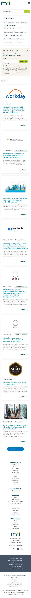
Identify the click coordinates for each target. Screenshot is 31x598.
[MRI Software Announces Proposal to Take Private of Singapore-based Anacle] (15, 324)
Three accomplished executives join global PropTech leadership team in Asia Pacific (14, 427)
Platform (6, 35)
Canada (15, 482)
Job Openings (15, 514)
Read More (23, 125)
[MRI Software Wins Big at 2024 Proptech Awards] (15, 369)
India (15, 484)
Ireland (15, 476)
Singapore (15, 470)
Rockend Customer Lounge (15, 501)
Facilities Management (21, 150)
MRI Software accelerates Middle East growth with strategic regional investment (15, 200)
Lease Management (20, 32)
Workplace (19, 42)
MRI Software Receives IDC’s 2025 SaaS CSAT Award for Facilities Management (13, 155)
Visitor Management (9, 42)
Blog (15, 520)
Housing (21, 28)
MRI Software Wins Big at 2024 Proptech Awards (14, 383)
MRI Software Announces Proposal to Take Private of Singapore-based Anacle (13, 339)
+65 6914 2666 (17, 545)
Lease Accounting (8, 32)
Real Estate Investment (10, 38)
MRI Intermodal (15, 490)
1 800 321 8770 (16, 562)
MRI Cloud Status (15, 503)
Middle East (15, 480)
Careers (15, 512)
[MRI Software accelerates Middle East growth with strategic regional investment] (15, 184)
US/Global (15, 464)
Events (15, 526)
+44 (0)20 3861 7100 (16, 566)
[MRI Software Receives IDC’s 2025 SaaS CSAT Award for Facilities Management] (15, 140)
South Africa (15, 478)
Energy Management (21, 22)
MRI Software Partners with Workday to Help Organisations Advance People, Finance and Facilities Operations (14, 109)
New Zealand (15, 468)
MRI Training (15, 528)
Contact (15, 510)
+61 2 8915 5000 (18, 560)
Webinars (15, 524)
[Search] (27, 11)
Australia (15, 466)
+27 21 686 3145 (20, 568)
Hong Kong (15, 472)
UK (15, 474)
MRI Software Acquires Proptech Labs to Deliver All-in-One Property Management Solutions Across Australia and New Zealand (15, 245)
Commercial (23, 195)
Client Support (15, 499)
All (4, 22)
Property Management (21, 239)
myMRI (15, 497)
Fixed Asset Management (10, 28)
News (15, 522)
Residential (21, 38)
